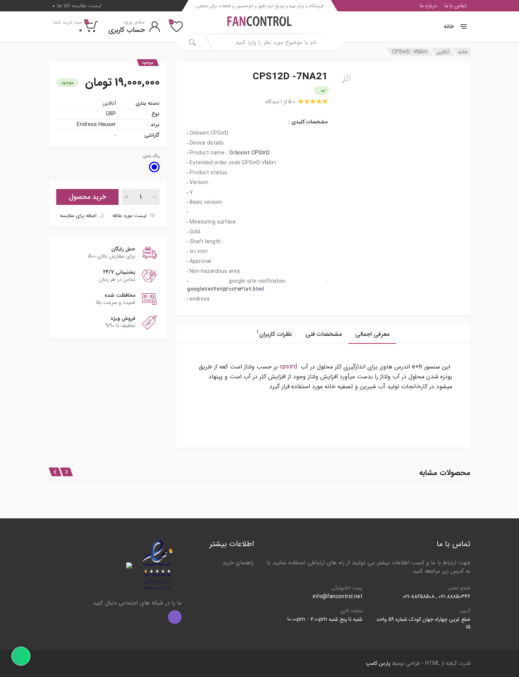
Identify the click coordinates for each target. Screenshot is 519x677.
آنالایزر (442, 52)
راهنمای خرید (238, 562)
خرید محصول (87, 197)
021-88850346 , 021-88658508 (436, 596)
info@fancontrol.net (337, 596)
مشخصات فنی (323, 334)
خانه (449, 26)
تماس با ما (456, 5)
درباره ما (428, 5)
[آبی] (154, 167)
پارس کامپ (378, 663)
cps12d (288, 367)
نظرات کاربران (274, 333)
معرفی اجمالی (372, 334)
